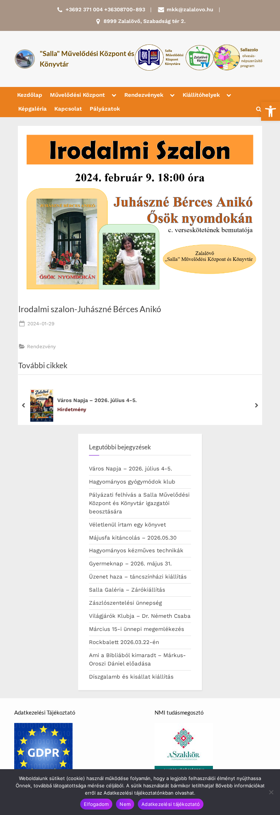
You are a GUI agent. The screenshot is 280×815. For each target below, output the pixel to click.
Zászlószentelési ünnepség (125, 603)
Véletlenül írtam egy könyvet (127, 524)
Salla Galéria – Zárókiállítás (127, 590)
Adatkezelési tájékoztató (170, 804)
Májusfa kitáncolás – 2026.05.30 (132, 537)
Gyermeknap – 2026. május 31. (130, 563)
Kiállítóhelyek (201, 95)
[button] (270, 111)
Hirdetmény (71, 409)
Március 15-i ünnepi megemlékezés (136, 629)
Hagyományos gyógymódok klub (132, 481)
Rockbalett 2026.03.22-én (124, 642)
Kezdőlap (29, 95)
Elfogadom (96, 804)
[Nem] (271, 792)
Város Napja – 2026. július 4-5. (97, 400)
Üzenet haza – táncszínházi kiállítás (138, 576)
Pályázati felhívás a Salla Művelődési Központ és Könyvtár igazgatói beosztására (139, 503)
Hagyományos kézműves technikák (136, 550)
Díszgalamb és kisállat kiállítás (131, 676)
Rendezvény (41, 346)
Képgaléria (32, 109)
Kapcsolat (68, 109)
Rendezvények (143, 95)
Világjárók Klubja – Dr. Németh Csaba (140, 616)
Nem (125, 804)
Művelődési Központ (77, 95)
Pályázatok (105, 109)
